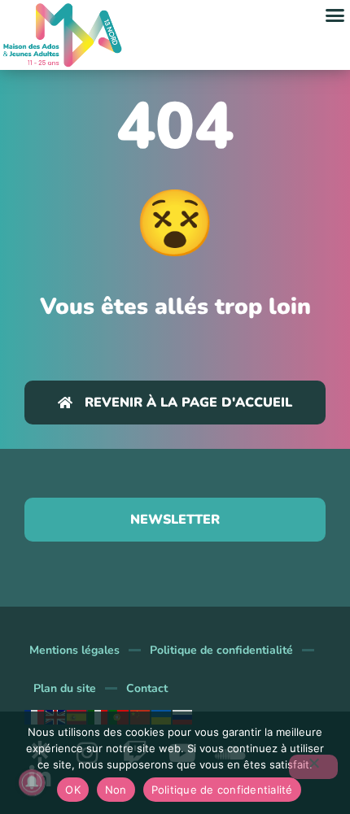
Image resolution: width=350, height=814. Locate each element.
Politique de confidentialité (221, 650)
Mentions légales (74, 650)
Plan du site (64, 688)
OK (73, 789)
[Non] (313, 767)
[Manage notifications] (32, 782)
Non (116, 789)
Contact (147, 688)
